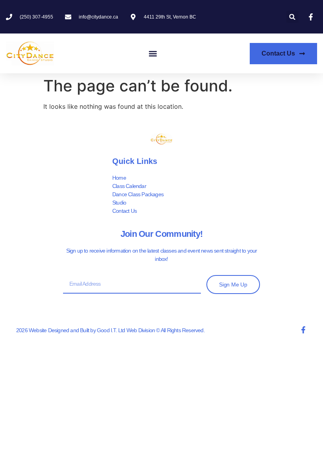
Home (119, 178)
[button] (292, 17)
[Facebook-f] (303, 329)
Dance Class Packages (137, 194)
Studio (119, 202)
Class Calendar (129, 186)
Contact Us (124, 211)
